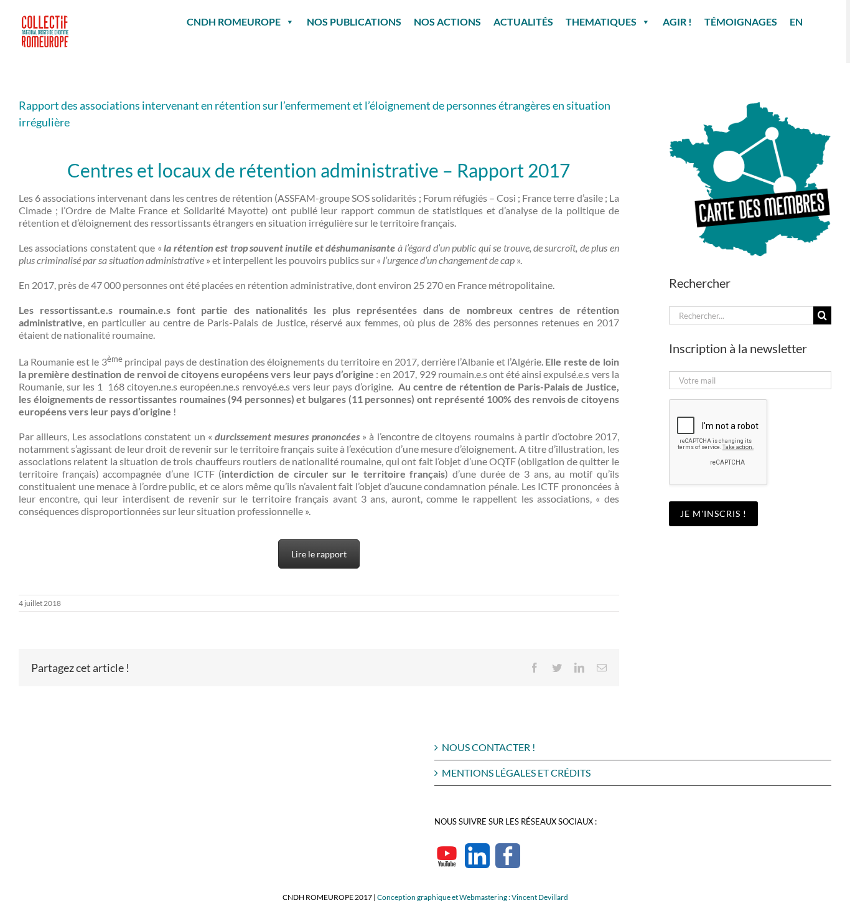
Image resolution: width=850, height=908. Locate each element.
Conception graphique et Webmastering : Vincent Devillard (472, 897)
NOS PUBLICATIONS (354, 21)
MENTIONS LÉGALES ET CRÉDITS (516, 772)
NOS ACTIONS (447, 21)
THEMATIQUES (601, 21)
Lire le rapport (319, 554)
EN (796, 21)
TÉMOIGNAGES (740, 21)
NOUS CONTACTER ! (488, 747)
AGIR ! (677, 21)
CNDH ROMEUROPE (234, 21)
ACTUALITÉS (523, 21)
